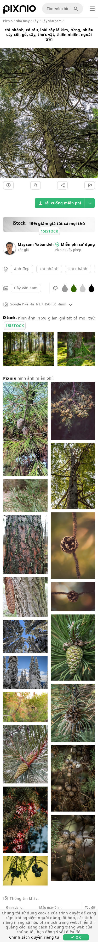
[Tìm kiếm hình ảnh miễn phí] (77, 8)
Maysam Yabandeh (36, 244)
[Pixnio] (19, 10)
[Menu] (92, 8)
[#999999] (64, 287)
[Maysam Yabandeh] (9, 253)
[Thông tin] (8, 185)
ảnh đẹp (22, 268)
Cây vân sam (26, 287)
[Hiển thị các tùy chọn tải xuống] (89, 203)
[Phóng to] (35, 185)
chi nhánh (49, 268)
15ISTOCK (14, 325)
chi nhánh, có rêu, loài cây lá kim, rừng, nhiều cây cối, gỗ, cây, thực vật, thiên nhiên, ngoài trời (49, 34)
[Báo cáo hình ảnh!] (89, 185)
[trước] (6, 107)
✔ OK (76, 937)
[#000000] (91, 287)
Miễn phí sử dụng (78, 244)
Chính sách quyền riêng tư (34, 937)
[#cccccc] (82, 287)
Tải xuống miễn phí (62, 202)
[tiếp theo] (92, 107)
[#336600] (73, 287)
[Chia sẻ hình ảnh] (62, 185)
